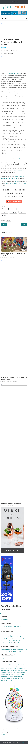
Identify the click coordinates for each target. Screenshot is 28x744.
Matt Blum (19, 626)
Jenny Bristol (4, 613)
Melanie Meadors (17, 639)
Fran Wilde (3, 658)
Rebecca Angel (4, 635)
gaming (8, 220)
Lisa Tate (3, 643)
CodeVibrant (22, 742)
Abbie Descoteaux (5, 649)
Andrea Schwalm (17, 651)
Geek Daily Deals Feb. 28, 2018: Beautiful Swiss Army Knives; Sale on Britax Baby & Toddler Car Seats (5, 224)
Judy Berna (11, 635)
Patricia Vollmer (12, 626)
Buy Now (3, 734)
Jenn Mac (8, 651)
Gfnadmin (14, 50)
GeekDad (3, 47)
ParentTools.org (18, 159)
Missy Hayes (20, 649)
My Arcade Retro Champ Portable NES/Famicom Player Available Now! (11, 502)
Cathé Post (16, 641)
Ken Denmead (4, 619)
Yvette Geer (13, 649)
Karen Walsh (9, 643)
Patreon (6, 183)
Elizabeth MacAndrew (6, 639)
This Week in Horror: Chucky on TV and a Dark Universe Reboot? (14, 378)
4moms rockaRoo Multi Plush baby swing (11, 725)
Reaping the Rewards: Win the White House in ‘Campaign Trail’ (14, 254)
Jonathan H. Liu (4, 628)
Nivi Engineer (18, 635)
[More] (24, 729)
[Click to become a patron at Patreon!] (14, 201)
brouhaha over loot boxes (14, 73)
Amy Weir (17, 643)
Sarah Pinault (8, 641)
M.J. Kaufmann (20, 637)
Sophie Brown (4, 626)
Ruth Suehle (22, 641)
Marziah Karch (11, 637)
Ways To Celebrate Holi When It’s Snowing (24, 224)
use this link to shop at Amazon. (18, 183)
